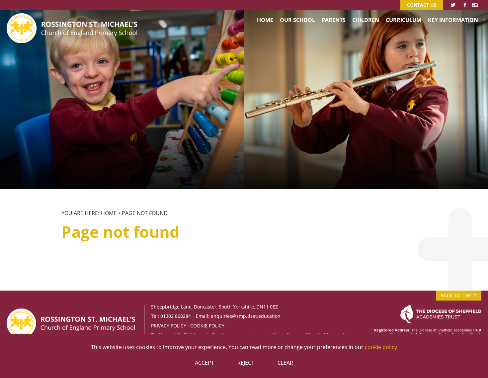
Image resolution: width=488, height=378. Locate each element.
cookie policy (381, 347)
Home (109, 213)
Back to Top (456, 295)
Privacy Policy (168, 325)
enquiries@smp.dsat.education (246, 316)
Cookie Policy (207, 325)
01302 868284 (175, 316)
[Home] (73, 18)
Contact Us (422, 5)
